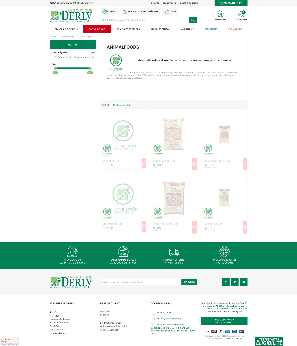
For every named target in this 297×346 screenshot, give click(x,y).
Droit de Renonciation (110, 323)
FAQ (51, 315)
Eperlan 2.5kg (110, 161)
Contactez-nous (224, 321)
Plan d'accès (169, 3)
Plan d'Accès (56, 326)
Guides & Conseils (189, 3)
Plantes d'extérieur (66, 29)
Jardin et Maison (160, 29)
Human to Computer (234, 338)
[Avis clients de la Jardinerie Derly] (9, 341)
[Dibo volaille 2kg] (123, 198)
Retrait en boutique (59, 322)
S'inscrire (189, 282)
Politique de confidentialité (113, 326)
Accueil (53, 36)
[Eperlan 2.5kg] (123, 135)
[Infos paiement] (224, 331)
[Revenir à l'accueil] (71, 15)
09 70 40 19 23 (163, 312)
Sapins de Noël (97, 29)
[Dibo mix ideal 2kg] (174, 135)
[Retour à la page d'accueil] (71, 282)
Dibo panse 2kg (213, 224)
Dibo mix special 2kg (165, 224)
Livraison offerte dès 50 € (143, 11)
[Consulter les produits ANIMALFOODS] (107, 149)
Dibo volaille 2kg (112, 224)
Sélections (211, 29)
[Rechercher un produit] (193, 20)
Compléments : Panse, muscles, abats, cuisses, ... (77, 57)
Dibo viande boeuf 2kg (217, 161)
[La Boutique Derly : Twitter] (235, 281)
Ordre (105, 105)
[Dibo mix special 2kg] (174, 198)
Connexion (105, 312)
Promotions (235, 29)
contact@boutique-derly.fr (169, 318)
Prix (54, 64)
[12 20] (72, 68)
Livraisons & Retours (60, 319)
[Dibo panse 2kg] (224, 198)
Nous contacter (57, 329)
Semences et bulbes (128, 29)
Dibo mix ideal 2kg (164, 161)
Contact (112, 11)
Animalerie (187, 29)
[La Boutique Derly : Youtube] (243, 281)
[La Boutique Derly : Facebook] (226, 281)
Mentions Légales (58, 333)
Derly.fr (155, 3)
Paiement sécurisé (109, 330)
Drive (172, 11)
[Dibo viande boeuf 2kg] (224, 135)
